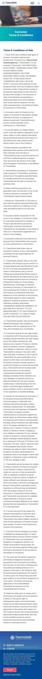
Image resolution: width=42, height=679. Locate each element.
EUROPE (11, 649)
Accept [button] (10, 670)
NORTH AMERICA (15, 645)
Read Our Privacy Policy (12, 675)
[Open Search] (38, 3)
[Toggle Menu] (32, 3)
